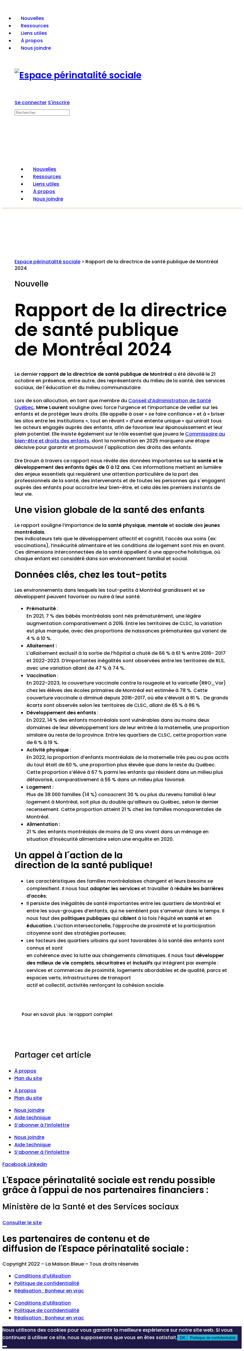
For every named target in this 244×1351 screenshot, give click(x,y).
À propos (25, 1070)
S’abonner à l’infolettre (41, 1125)
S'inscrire (59, 102)
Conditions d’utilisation (42, 1275)
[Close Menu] (18, 157)
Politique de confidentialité (46, 1283)
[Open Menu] (18, 104)
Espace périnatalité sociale (47, 261)
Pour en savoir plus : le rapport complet (67, 1014)
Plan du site (28, 1078)
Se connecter (31, 102)
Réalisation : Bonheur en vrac (49, 1290)
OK (182, 1338)
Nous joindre (29, 1110)
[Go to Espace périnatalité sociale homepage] (78, 75)
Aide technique (32, 1117)
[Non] (4, 1346)
